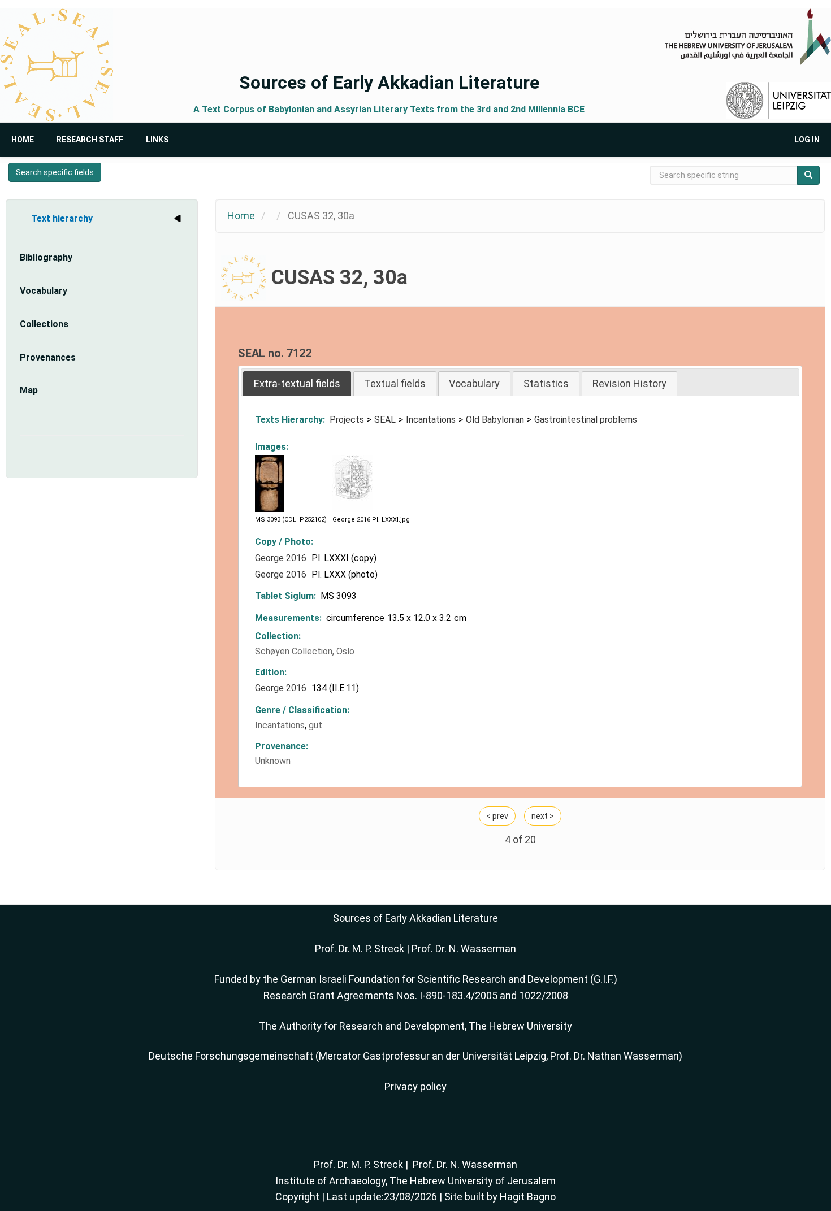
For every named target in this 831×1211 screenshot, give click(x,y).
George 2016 (282, 558)
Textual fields (395, 383)
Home (22, 139)
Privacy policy (415, 1086)
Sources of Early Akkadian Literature (389, 82)
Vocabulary (43, 290)
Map (29, 390)
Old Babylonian (495, 419)
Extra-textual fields (297, 383)
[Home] (56, 65)
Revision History (629, 383)
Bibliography (46, 257)
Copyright (297, 1197)
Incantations (431, 419)
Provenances (48, 357)
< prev (497, 816)
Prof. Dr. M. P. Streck (359, 948)
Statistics (546, 383)
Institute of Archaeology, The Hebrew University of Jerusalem (415, 1181)
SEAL (385, 419)
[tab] (297, 383)
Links (157, 139)
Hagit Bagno (528, 1197)
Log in (807, 139)
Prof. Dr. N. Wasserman (464, 948)
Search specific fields (55, 172)
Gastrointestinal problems (585, 419)
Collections (44, 324)
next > (542, 816)
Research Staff (90, 139)
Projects (347, 419)
